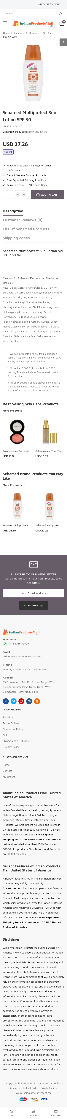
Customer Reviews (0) (22, 220)
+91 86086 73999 (18, 643)
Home (6, 33)
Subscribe (31, 605)
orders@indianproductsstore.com (22, 656)
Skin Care (48, 33)
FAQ (5, 735)
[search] (60, 13)
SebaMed (17, 125)
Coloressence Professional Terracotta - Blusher (29, 450)
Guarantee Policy (13, 729)
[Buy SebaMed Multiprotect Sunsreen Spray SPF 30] (17, 506)
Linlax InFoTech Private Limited (40, 1087)
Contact (7, 770)
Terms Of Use (11, 723)
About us (8, 717)
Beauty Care (10, 36)
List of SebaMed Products (26, 229)
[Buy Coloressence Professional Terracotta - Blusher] (17, 432)
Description (13, 211)
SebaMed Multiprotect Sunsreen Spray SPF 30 (29, 525)
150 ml (8, 151)
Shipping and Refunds (16, 740)
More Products (12, 410)
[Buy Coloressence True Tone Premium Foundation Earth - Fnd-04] (49, 432)
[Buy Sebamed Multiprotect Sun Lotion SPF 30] (49, 506)
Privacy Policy (11, 746)
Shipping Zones (16, 238)
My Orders (9, 776)
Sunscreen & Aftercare (26, 33)
